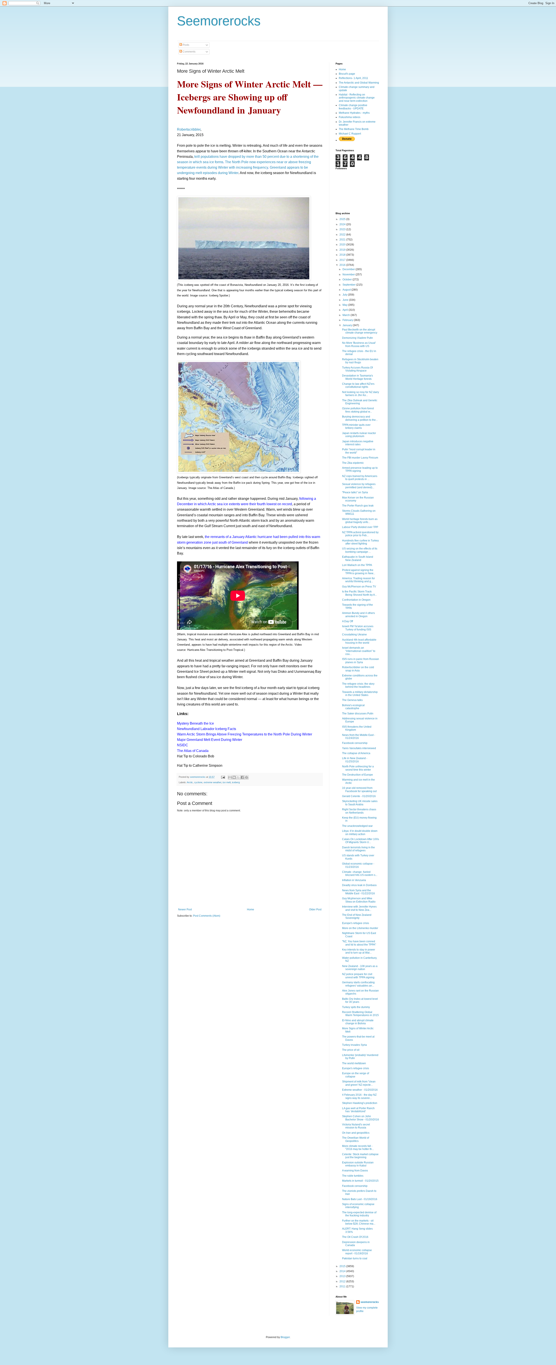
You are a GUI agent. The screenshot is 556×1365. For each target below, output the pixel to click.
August (347, 289)
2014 (342, 1271)
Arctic (190, 782)
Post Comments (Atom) (206, 915)
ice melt (227, 782)
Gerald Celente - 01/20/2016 (359, 796)
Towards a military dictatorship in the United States (360, 694)
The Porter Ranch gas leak (358, 505)
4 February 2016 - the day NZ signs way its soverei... (359, 1096)
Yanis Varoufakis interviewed (359, 748)
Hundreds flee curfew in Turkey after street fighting (360, 542)
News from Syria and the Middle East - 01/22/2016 (358, 892)
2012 (342, 1281)
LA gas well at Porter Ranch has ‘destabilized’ (358, 1110)
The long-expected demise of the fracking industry (359, 1214)
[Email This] (230, 777)
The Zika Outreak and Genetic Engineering (359, 402)
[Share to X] (238, 777)
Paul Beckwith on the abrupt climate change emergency (359, 331)
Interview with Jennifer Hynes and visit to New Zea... (359, 908)
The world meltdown (354, 1063)
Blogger (285, 1337)
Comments (188, 51)
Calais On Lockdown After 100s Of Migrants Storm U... (360, 841)
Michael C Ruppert (350, 133)
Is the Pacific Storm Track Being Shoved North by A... (359, 593)
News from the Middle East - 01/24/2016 (358, 736)
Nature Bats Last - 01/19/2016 (359, 1199)
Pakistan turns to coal (354, 1258)
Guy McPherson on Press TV (359, 586)
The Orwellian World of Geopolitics (355, 1139)
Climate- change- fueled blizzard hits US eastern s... (359, 873)
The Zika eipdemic (353, 462)
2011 (342, 1286)
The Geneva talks (352, 700)
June (346, 299)
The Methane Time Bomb (354, 129)
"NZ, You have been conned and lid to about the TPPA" (359, 943)
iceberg (236, 782)
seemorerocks (370, 1302)
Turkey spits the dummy (356, 1007)
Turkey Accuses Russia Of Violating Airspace (357, 369)
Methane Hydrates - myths (354, 112)
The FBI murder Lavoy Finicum (360, 457)
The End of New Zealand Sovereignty (356, 916)
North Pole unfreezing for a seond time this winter (358, 768)
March (347, 315)
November (349, 274)
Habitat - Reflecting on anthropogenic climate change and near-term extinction (357, 97)
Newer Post (185, 909)
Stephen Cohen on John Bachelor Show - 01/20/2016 (360, 1118)
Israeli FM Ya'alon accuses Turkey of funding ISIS (357, 628)
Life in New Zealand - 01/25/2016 (354, 760)
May (345, 304)
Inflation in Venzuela (354, 880)
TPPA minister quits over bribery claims (356, 426)
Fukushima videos (349, 117)
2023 (342, 229)
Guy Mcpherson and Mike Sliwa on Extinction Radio (359, 900)
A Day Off (347, 621)
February (348, 320)
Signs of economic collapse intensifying (358, 1206)
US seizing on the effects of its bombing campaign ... (359, 550)
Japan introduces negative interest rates (357, 443)
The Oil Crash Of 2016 (355, 1236)
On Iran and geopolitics (355, 1132)
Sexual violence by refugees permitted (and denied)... (359, 486)
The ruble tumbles (352, 1175)
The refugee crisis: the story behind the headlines (358, 685)
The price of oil (350, 1049)
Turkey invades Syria (354, 1044)
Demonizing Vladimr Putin (357, 337)
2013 (342, 1276)
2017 (342, 259)
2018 (342, 254)
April (346, 309)
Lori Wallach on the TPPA (357, 565)
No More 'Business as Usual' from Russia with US (359, 344)
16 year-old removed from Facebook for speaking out (359, 789)
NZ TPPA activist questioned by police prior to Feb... (360, 534)
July (345, 294)
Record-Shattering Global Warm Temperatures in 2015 (360, 1014)
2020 (342, 244)
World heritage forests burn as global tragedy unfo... (359, 521)
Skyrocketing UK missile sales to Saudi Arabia (359, 803)
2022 (342, 234)
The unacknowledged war (357, 825)
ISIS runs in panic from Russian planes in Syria (360, 661)
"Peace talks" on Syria (355, 492)
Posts (185, 44)
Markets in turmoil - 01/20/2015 (360, 1180)
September (349, 284)
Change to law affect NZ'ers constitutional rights (358, 385)
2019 (342, 249)
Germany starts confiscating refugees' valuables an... (358, 984)
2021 (342, 239)
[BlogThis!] (234, 777)
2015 (342, 1266)
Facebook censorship (354, 743)
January (348, 325)
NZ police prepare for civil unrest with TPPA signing (358, 976)
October (347, 279)
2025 (342, 219)
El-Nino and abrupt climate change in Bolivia (358, 1022)
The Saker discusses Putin (357, 713)
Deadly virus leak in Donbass (359, 885)
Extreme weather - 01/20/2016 (360, 1089)
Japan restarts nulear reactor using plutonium (359, 435)
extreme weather (212, 782)
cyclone (198, 782)
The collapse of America (356, 753)
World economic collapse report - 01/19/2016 (357, 1252)
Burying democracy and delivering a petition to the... (360, 418)
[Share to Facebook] (242, 777)
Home (250, 909)
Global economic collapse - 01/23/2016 (358, 865)
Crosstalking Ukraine (354, 634)
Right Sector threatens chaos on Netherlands (359, 811)
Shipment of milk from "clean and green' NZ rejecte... (359, 1083)
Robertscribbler (188, 129)
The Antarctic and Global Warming (359, 82)
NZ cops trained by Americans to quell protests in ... (359, 478)
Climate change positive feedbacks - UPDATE (353, 107)
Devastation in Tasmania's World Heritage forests (357, 377)
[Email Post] (223, 777)
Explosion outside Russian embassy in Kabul (358, 1164)
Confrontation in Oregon (356, 599)
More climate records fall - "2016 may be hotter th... (358, 1148)
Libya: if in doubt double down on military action (359, 832)
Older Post (315, 909)
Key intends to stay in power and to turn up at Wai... (358, 951)
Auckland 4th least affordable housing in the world (359, 641)
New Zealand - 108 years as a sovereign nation (359, 968)
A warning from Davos (355, 1170)
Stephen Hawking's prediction (359, 1103)
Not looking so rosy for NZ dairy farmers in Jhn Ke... (360, 394)
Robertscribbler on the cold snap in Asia (358, 669)
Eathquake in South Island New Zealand (357, 558)
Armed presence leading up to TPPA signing (360, 469)
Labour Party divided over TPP (360, 527)
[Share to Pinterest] (246, 777)
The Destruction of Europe (357, 774)
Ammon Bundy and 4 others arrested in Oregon (358, 615)
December (349, 269)
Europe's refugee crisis (355, 923)
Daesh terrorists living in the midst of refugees (358, 849)
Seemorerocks (219, 21)
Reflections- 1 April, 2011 (353, 78)
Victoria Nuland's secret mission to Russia (356, 1126)
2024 (342, 224)
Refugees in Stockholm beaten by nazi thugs (360, 361)
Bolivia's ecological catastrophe (353, 707)
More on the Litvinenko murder (360, 928)
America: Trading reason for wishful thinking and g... (358, 580)
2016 (342, 264)
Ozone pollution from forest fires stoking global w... (358, 410)
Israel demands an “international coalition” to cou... (358, 651)
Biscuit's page (347, 73)
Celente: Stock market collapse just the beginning (360, 1156)
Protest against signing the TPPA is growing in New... (358, 572)
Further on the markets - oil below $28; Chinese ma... (358, 1222)
